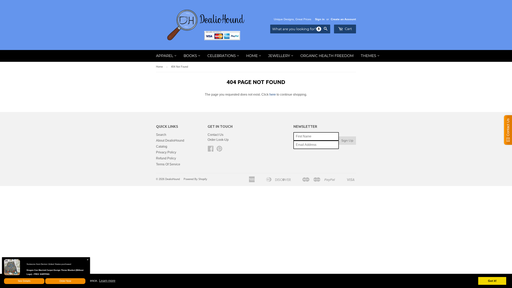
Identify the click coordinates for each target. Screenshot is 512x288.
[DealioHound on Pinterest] (219, 150)
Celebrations (222, 56)
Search (161, 134)
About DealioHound (170, 140)
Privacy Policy (166, 152)
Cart (348, 29)
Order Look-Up (218, 139)
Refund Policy (166, 158)
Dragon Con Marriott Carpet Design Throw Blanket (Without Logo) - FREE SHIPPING (55, 272)
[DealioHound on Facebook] (211, 150)
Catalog (161, 146)
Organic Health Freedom (327, 56)
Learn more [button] (107, 280)
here (272, 94)
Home (252, 56)
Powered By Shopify (195, 179)
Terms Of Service (168, 164)
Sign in (320, 19)
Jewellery (279, 56)
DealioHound (172, 179)
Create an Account (343, 19)
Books (191, 56)
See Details (24, 281)
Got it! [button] (492, 280)
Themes (369, 56)
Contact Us (215, 134)
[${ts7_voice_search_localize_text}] (318, 29)
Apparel (165, 56)
